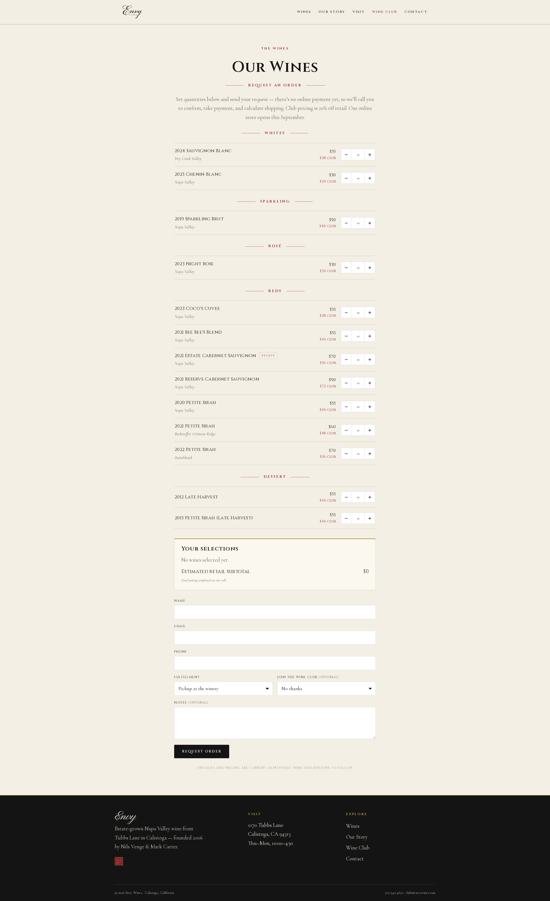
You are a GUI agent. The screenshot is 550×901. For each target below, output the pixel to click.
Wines (304, 11)
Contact (415, 11)
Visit (359, 11)
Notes (191, 702)
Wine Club (384, 11)
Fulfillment (187, 677)
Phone (180, 651)
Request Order (201, 751)
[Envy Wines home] (132, 12)
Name (179, 601)
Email (180, 626)
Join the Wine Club (308, 677)
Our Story (332, 11)
